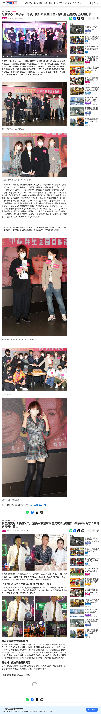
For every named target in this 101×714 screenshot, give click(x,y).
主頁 (3, 11)
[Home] (12, 3)
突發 (87, 41)
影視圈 (87, 62)
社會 (87, 123)
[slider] (32, 56)
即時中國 (88, 31)
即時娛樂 (13, 11)
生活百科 (88, 102)
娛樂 (7, 11)
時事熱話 (88, 92)
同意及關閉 (91, 710)
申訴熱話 (88, 72)
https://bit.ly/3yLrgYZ (38, 505)
